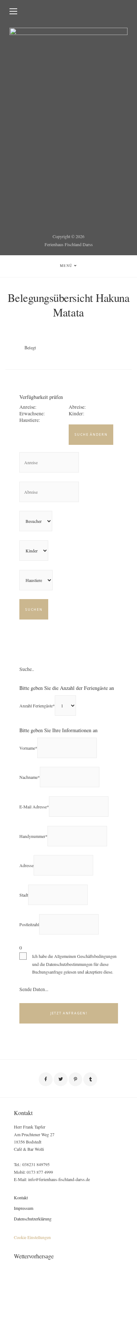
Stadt (23, 895)
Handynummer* (33, 836)
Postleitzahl (29, 924)
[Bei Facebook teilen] (46, 1079)
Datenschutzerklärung (33, 1219)
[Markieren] (76, 1079)
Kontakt (21, 1197)
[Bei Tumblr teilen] (90, 1079)
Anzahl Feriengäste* (37, 705)
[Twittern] (61, 1079)
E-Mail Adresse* (34, 806)
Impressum (23, 1208)
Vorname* (28, 748)
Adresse (26, 865)
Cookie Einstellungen (32, 1237)
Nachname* (29, 777)
